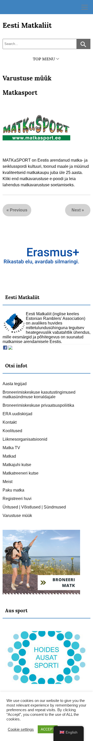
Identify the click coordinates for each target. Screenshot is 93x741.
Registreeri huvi (17, 498)
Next (76, 210)
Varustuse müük (27, 78)
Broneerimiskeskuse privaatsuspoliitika (38, 405)
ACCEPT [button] (48, 729)
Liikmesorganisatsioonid (25, 439)
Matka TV (11, 448)
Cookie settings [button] (21, 729)
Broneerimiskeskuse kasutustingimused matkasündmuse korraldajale (39, 394)
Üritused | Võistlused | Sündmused (34, 507)
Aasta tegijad (15, 384)
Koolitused (12, 431)
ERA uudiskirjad (17, 414)
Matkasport (20, 93)
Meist (7, 481)
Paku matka (13, 490)
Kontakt (10, 422)
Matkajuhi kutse (17, 464)
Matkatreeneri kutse (20, 473)
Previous (18, 210)
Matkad (9, 456)
